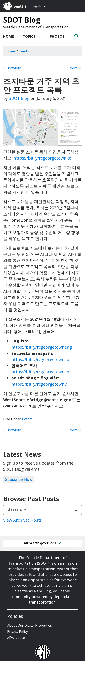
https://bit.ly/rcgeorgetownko (42, 158)
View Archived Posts (22, 520)
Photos (57, 36)
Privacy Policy (17, 631)
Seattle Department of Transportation (36, 26)
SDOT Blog (21, 20)
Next (74, 68)
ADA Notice (16, 637)
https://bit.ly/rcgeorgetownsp (40, 359)
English (36, 6)
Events (27, 419)
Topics (29, 36)
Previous (14, 68)
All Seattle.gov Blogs (40, 543)
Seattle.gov (11, 2)
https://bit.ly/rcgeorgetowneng (41, 347)
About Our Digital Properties (29, 625)
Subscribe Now (18, 479)
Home (8, 36)
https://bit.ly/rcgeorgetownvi (39, 384)
